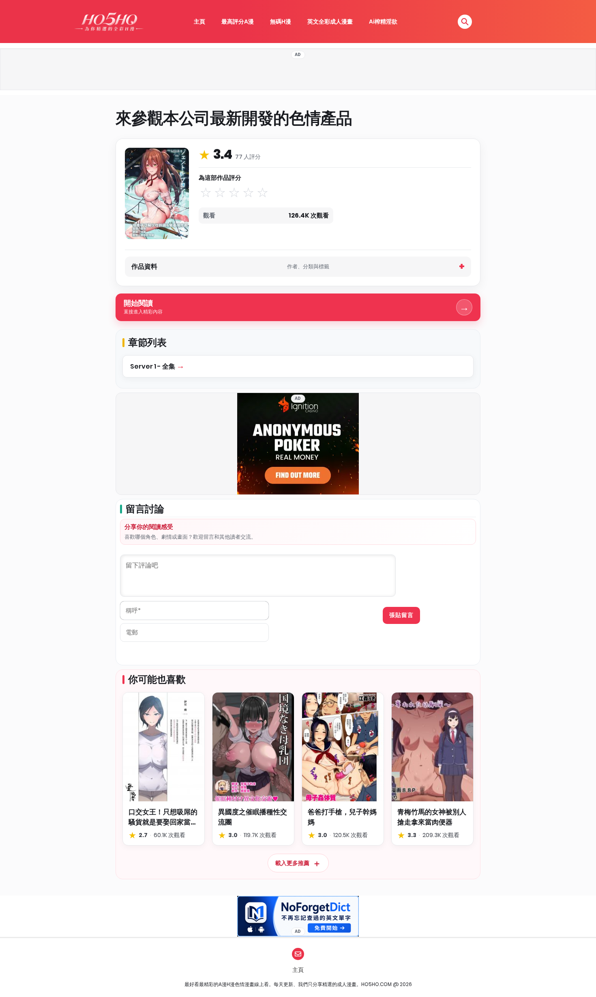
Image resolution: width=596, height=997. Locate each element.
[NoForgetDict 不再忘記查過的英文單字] (298, 916)
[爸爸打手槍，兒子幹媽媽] (343, 747)
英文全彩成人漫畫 (330, 21)
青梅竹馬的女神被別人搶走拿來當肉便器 (431, 817)
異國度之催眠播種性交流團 (252, 817)
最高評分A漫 (237, 21)
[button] (465, 22)
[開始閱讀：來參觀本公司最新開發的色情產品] (157, 193)
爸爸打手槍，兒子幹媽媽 (342, 817)
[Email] (298, 954)
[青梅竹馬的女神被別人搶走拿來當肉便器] (432, 747)
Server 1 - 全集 (153, 366)
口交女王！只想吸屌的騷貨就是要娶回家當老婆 (163, 817)
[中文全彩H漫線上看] (108, 21)
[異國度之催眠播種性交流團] (253, 747)
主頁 (199, 21)
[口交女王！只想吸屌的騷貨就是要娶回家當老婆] (163, 747)
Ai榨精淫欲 (383, 21)
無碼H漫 (280, 21)
